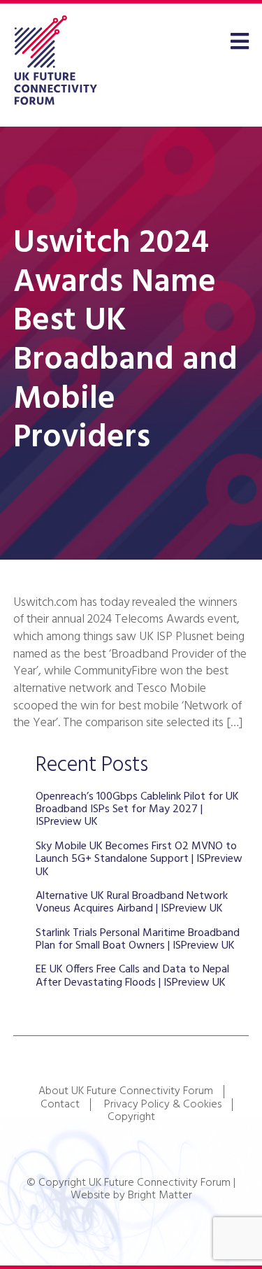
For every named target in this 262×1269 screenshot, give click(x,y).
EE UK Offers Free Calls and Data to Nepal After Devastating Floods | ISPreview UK (132, 975)
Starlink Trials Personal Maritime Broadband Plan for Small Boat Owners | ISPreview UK (138, 939)
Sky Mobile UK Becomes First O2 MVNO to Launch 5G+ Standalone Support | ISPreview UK (139, 859)
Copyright (131, 1117)
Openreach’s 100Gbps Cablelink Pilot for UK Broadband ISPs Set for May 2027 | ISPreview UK (137, 810)
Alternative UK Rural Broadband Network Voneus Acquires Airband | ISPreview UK (132, 902)
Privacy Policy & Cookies (162, 1105)
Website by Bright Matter (131, 1195)
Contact (60, 1105)
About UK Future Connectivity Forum (125, 1091)
